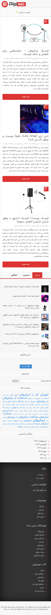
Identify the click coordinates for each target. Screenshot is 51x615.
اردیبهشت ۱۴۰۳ (40, 441)
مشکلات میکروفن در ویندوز (23, 417)
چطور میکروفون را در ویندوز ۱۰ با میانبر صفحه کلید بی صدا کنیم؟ (20, 306)
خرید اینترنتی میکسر (37, 404)
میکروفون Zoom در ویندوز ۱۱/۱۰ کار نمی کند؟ (22, 334)
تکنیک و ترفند (19, 58)
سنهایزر (14, 407)
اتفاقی (14, 275)
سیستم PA (6, 407)
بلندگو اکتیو (12, 401)
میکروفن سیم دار (40, 423)
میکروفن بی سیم (22, 420)
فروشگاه (41, 531)
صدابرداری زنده (44, 414)
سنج (42, 587)
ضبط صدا (25, 414)
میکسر (21, 424)
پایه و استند (39, 591)
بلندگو (21, 401)
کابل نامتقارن (26, 427)
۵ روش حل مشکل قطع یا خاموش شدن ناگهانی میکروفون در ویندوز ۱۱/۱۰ (20, 316)
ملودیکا (41, 580)
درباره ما (41, 474)
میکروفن (39, 420)
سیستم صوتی (43, 411)
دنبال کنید (24, 366)
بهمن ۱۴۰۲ (42, 451)
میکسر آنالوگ (15, 424)
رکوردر (47, 407)
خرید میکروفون (24, 404)
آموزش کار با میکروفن (34, 395)
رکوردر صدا (40, 407)
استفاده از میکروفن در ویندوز (25, 399)
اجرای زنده (5, 395)
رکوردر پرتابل (32, 408)
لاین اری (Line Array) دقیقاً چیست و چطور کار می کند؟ (25, 138)
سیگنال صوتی (24, 411)
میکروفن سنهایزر (7, 421)
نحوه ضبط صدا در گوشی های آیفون (26, 296)
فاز (19, 414)
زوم (27, 408)
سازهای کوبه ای (38, 584)
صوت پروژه (40, 552)
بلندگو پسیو (39, 538)
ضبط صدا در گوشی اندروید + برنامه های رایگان (21, 286)
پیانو (42, 570)
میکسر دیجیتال (6, 424)
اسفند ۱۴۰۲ (42, 448)
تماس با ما (40, 478)
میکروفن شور (28, 424)
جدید (37, 275)
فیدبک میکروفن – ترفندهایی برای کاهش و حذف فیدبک (25, 52)
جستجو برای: (46, 380)
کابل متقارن (35, 427)
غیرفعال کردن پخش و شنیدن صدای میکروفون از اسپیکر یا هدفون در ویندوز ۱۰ (20, 325)
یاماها (20, 426)
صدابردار (16, 411)
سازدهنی (22, 407)
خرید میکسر (15, 404)
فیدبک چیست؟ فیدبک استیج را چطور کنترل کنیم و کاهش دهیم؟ (25, 220)
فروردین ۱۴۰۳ (41, 444)
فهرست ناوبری (24, 12)
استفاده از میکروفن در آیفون (38, 398)
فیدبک (15, 414)
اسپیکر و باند (30, 401)
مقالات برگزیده (9, 58)
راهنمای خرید (18, 144)
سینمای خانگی (33, 411)
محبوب (26, 275)
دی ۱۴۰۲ (43, 454)
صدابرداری (7, 410)
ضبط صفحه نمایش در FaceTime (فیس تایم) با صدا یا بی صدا (20, 344)
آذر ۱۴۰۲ (43, 458)
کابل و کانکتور (39, 555)
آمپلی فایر (14, 395)
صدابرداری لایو (33, 414)
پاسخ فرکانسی (44, 427)
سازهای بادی (39, 574)
